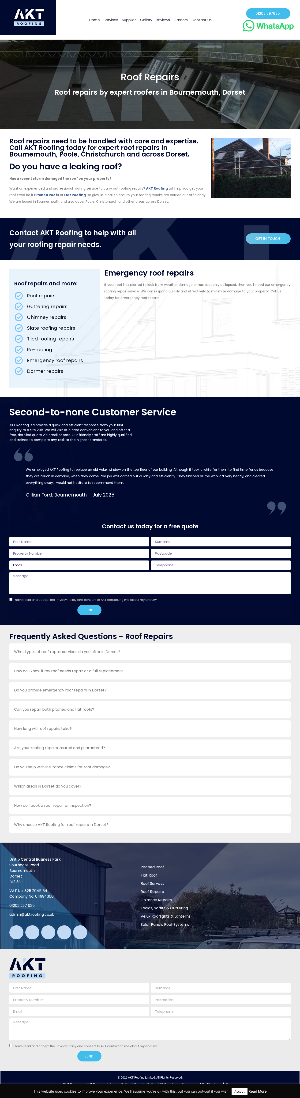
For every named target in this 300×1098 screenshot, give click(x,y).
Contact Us (201, 19)
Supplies (129, 19)
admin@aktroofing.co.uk (31, 914)
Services (111, 19)
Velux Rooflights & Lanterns (166, 916)
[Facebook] (32, 932)
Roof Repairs (152, 891)
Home (94, 19)
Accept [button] (239, 1091)
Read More (257, 1091)
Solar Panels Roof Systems (165, 924)
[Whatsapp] (16, 932)
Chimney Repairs (156, 900)
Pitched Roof (152, 867)
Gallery (146, 19)
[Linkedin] (64, 932)
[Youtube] (80, 932)
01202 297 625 (22, 905)
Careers (181, 19)
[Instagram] (48, 932)
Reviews (163, 19)
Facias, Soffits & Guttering (164, 908)
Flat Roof (149, 875)
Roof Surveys (152, 883)
